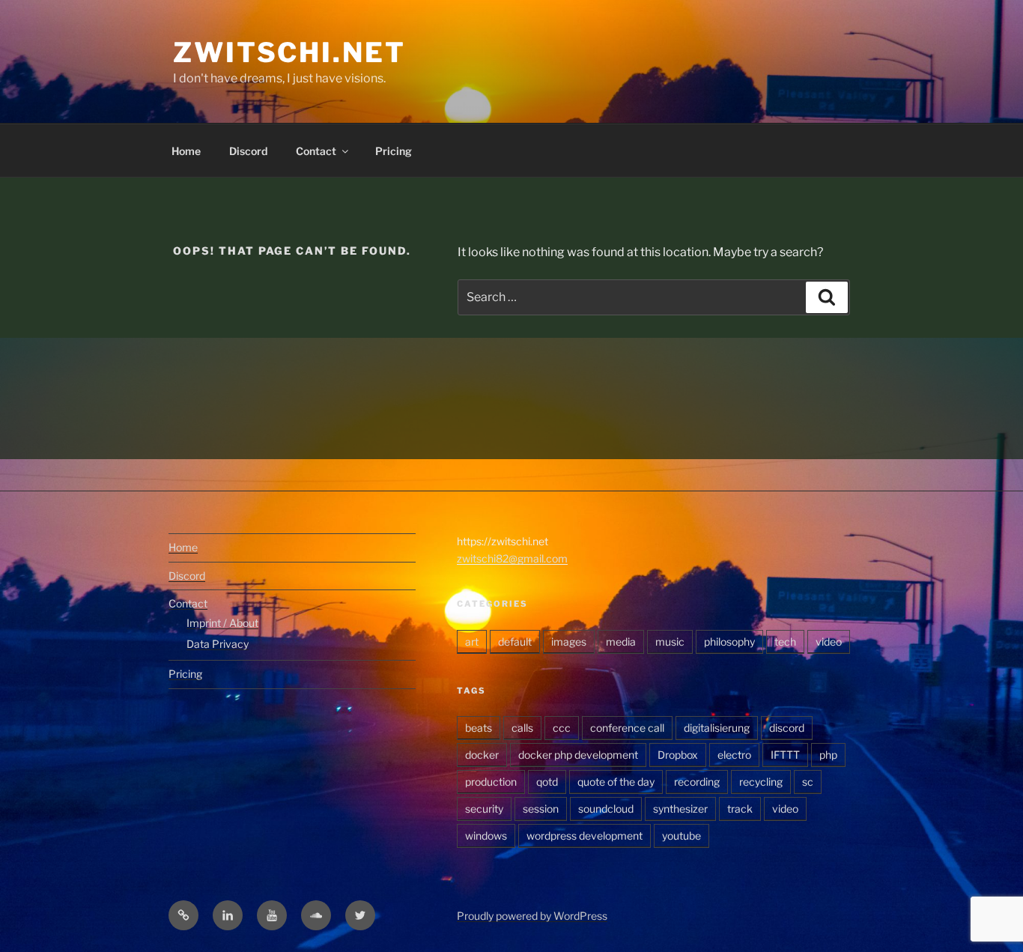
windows (486, 835)
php (828, 754)
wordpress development (584, 835)
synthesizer (680, 808)
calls (522, 727)
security (484, 808)
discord (786, 727)
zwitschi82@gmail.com (512, 558)
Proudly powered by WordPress (532, 915)
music (669, 641)
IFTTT (785, 754)
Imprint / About (222, 622)
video (829, 641)
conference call (627, 727)
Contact (316, 151)
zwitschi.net (289, 52)
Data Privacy (217, 643)
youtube (681, 835)
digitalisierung (717, 727)
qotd (547, 781)
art (472, 641)
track (740, 808)
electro (734, 754)
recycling (761, 781)
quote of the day (616, 781)
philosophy (729, 641)
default (515, 641)
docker (482, 754)
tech (785, 641)
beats (478, 727)
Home (186, 151)
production (491, 781)
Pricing (393, 151)
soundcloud (606, 808)
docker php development (578, 754)
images (568, 641)
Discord (248, 151)
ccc (562, 727)
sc (807, 781)
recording (697, 781)
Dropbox (678, 754)
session (541, 808)
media (621, 641)
